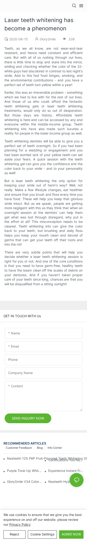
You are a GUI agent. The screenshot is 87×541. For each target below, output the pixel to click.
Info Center (55, 447)
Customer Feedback (19, 447)
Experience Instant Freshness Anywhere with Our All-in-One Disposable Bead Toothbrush (66, 471)
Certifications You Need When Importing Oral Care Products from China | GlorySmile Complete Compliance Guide (66, 460)
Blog (40, 447)
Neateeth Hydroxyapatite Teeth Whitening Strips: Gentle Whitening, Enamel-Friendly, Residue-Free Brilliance (66, 481)
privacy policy (20, 524)
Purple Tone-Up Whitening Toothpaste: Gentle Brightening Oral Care (24, 471)
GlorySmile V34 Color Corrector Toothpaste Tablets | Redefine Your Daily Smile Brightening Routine (24, 481)
